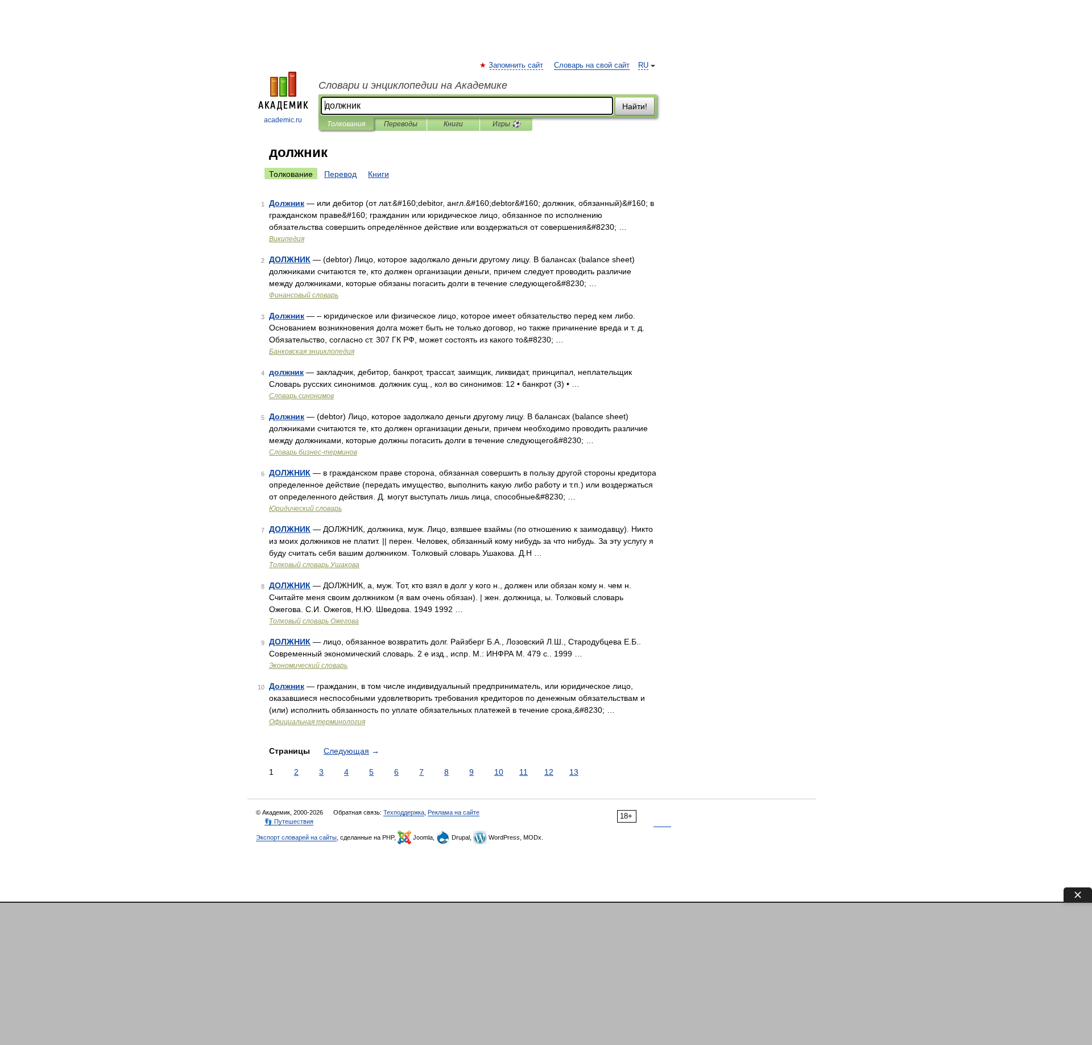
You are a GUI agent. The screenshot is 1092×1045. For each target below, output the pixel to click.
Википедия (286, 239)
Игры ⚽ (506, 124)
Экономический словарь (308, 666)
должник (286, 372)
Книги (453, 124)
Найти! (634, 106)
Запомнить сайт (516, 65)
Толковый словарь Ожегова (314, 621)
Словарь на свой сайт (592, 65)
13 (573, 771)
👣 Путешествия (288, 821)
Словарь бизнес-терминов (313, 452)
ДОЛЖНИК (290, 259)
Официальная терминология (317, 722)
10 (498, 771)
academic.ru (283, 120)
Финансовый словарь (303, 295)
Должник (286, 203)
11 (523, 771)
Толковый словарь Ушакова (314, 565)
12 (548, 771)
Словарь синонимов (301, 396)
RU (643, 65)
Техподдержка (403, 812)
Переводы (400, 124)
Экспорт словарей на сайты (296, 837)
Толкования (346, 124)
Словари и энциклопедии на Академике (412, 85)
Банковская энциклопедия (311, 352)
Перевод (340, 174)
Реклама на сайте (453, 812)
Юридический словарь (305, 509)
